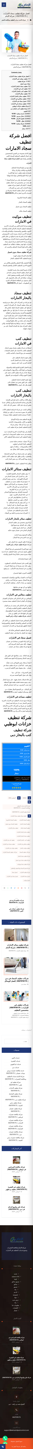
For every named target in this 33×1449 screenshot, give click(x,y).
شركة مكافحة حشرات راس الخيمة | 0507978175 (15, 1139)
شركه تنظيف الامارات (25, 872)
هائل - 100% (23, 121)
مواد (15, 1297)
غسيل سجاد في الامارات (21, 101)
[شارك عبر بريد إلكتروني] (4, 888)
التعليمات (15, 1308)
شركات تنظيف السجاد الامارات (10, 852)
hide (20, 72)
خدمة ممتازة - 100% (21, 114)
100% (26, 126)
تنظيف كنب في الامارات (22, 89)
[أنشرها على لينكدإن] (11, 888)
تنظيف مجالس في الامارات (20, 99)
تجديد (15, 1274)
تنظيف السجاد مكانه (25, 828)
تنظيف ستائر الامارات (22, 94)
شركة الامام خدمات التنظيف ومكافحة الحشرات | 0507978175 (22, 807)
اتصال (15, 1310)
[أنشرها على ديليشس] (14, 888)
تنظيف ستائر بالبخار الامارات (20, 96)
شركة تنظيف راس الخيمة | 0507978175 (15, 1104)
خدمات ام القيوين (15, 1064)
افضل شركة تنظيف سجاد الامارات (19, 76)
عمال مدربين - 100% (21, 116)
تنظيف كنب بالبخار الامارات (21, 91)
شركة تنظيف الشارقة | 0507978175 (15, 1095)
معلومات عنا (15, 1305)
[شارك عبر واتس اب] (8, 888)
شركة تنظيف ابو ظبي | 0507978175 (15, 1083)
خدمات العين (16, 1058)
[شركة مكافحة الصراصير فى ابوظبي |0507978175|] (16, 1160)
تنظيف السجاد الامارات (24, 820)
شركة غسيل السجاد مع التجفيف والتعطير (20, 868)
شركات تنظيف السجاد (25, 852)
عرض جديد (15, 1300)
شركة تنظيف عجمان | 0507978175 (15, 1110)
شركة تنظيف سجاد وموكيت (23, 864)
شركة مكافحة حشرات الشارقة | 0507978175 (15, 1127)
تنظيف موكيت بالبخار (25, 848)
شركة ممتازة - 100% (21, 124)
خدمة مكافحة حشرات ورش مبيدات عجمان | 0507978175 (15, 1072)
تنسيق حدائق (15, 1282)
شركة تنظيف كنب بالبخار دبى (20, 109)
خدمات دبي (23, 984)
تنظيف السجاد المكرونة (11, 820)
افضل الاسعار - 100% (20, 119)
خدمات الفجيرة (15, 1061)
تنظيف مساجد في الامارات (20, 104)
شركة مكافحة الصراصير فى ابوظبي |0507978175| (16, 1168)
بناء (15, 1289)
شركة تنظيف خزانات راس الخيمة (16, 544)
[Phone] (5, 1438)
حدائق (15, 1284)
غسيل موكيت (27, 880)
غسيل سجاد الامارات (25, 876)
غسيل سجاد (14, 872)
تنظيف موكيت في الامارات (21, 79)
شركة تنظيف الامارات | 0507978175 (21, 812)
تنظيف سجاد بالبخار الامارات (20, 86)
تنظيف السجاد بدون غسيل (12, 824)
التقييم (27, 111)
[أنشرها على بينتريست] (21, 888)
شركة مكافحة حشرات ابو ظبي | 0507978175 (15, 1115)
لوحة (15, 1279)
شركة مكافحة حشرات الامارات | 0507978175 (15, 1121)
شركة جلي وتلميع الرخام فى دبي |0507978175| (16, 1208)
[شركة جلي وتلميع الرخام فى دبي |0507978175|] (16, 1200)
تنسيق (15, 1287)
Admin (24, 798)
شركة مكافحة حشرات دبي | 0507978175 (15, 1133)
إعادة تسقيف (15, 1276)
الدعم (15, 1292)
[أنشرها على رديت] (18, 888)
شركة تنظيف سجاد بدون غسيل (19, 252)
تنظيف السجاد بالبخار (25, 824)
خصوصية (15, 1295)
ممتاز (26, 129)
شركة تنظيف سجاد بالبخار (24, 856)
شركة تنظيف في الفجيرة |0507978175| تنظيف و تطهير (16, 1188)
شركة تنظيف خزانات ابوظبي (21, 106)
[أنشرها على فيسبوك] (28, 888)
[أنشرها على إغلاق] (25, 888)
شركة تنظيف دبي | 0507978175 (15, 1100)
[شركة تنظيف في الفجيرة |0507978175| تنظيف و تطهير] (16, 1180)
